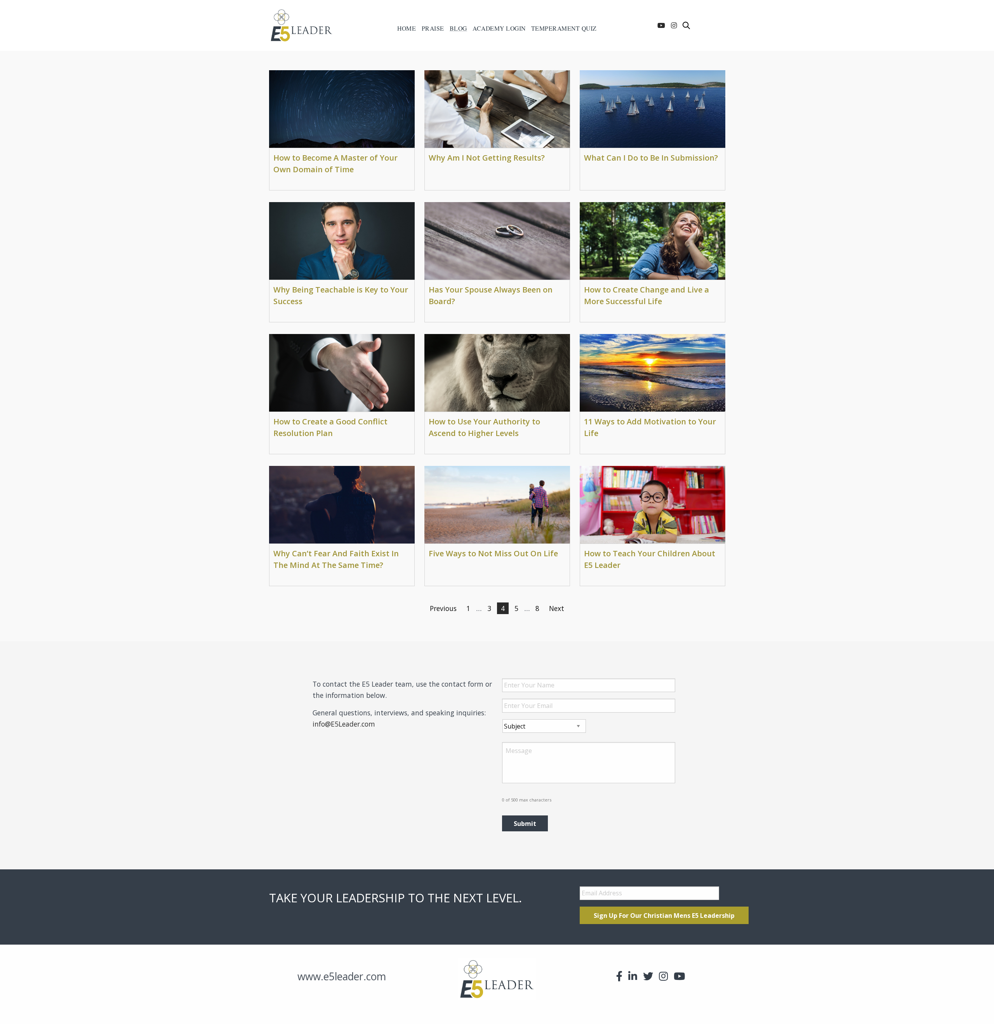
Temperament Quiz (564, 28)
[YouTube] (661, 25)
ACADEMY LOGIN (499, 28)
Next (556, 608)
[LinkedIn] (632, 976)
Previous (443, 608)
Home (406, 28)
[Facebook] (619, 976)
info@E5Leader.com (344, 724)
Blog (458, 28)
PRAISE (433, 28)
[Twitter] (648, 976)
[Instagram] (674, 25)
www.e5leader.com (341, 976)
